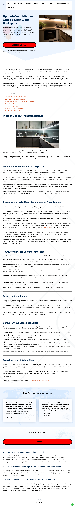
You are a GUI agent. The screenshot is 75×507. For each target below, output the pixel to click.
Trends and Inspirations (11, 106)
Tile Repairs (50, 3)
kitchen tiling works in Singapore (40, 380)
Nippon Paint (47, 227)
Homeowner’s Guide (63, 3)
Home (8, 3)
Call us (37, 495)
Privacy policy (37, 499)
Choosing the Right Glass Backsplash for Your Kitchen (20, 101)
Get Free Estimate (19, 45)
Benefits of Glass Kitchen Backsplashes (16, 99)
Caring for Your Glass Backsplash (14, 108)
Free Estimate (37, 442)
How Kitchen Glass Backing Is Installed (16, 104)
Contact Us (10, 8)
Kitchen (36, 3)
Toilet (43, 3)
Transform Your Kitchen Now (13, 111)
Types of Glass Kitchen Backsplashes (15, 96)
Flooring (28, 3)
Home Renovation (17, 3)
